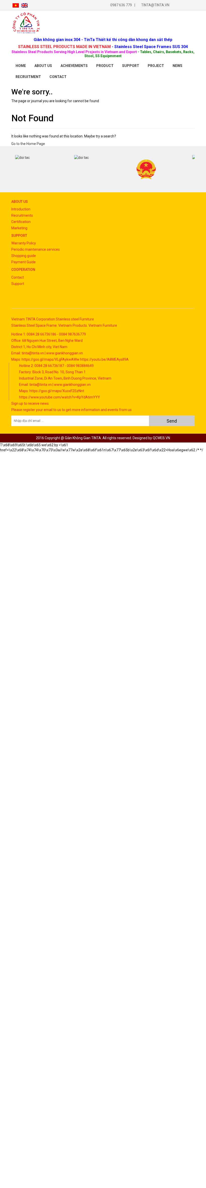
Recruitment (28, 77)
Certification (21, 222)
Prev (15, 169)
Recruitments (22, 215)
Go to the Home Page (28, 144)
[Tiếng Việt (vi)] (16, 5)
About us (43, 66)
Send (172, 421)
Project (156, 66)
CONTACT (58, 77)
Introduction (20, 209)
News (177, 66)
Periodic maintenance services (35, 249)
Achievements (74, 66)
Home (21, 66)
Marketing (19, 228)
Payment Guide (23, 262)
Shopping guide (23, 256)
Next (191, 169)
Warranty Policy (23, 243)
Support (130, 66)
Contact (17, 277)
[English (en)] (24, 5)
